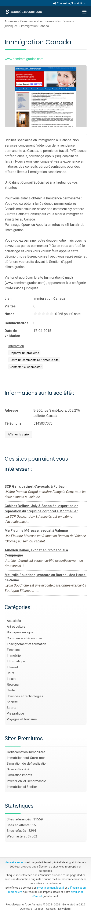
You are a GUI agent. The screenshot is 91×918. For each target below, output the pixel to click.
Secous (39, 908)
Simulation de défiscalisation (27, 763)
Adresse (11, 410)
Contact (51, 908)
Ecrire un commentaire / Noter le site (34, 360)
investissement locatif (50, 887)
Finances (13, 650)
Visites (10, 306)
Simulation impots (19, 775)
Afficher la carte (18, 434)
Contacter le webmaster (25, 367)
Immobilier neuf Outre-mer (26, 758)
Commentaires (16, 323)
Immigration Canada (35, 26)
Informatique (16, 661)
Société (12, 702)
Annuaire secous (15, 862)
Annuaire (11, 21)
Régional (13, 684)
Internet (12, 667)
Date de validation (12, 333)
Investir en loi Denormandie (26, 781)
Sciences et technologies (25, 696)
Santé (11, 690)
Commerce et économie (37, 21)
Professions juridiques (22, 288)
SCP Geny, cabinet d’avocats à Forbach (35, 486)
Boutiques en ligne (20, 632)
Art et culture (16, 626)
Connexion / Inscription (71, 3)
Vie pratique (15, 713)
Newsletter (64, 908)
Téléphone (13, 423)
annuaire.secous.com (26, 12)
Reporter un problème (24, 353)
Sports (11, 708)
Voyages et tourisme (22, 719)
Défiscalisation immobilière (26, 752)
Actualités (14, 621)
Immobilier (14, 655)
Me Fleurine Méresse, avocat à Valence (36, 531)
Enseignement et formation (26, 644)
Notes (9, 314)
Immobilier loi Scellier (22, 787)
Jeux (10, 673)
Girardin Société (18, 769)
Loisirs (11, 679)
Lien (8, 299)
